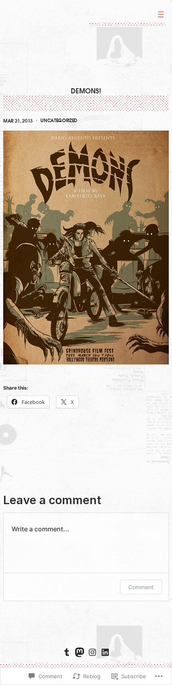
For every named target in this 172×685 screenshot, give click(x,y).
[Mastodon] (79, 652)
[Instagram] (92, 652)
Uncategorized (58, 120)
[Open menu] (161, 14)
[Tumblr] (67, 652)
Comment (141, 587)
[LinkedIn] (105, 652)
